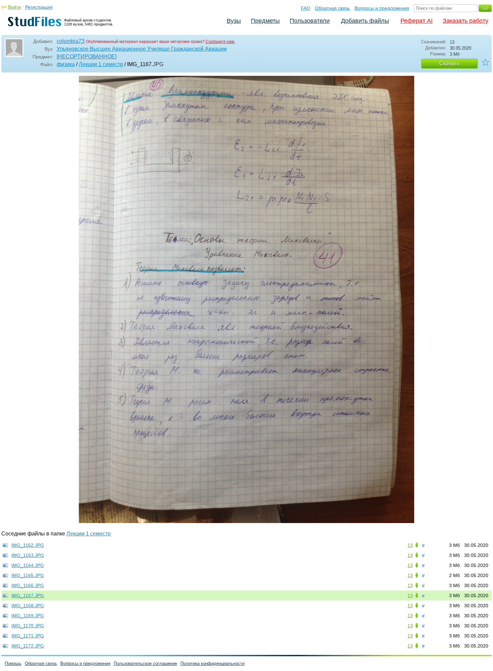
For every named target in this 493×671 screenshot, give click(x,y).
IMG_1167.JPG (27, 595)
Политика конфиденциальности (212, 663)
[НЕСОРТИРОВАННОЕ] (86, 56)
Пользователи (310, 20)
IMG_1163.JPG (27, 555)
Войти (14, 7)
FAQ (305, 8)
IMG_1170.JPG (27, 625)
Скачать (449, 63)
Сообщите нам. (220, 42)
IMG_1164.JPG (27, 565)
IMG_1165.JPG (27, 575)
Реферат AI (416, 20)
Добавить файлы (365, 20)
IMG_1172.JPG (27, 646)
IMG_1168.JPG (27, 605)
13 (410, 545)
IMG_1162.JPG (27, 545)
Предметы (265, 20)
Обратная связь (332, 8)
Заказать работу (465, 20)
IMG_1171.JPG (27, 635)
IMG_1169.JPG (27, 615)
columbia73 (71, 41)
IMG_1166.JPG (27, 585)
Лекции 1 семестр (101, 64)
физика (66, 64)
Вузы (234, 20)
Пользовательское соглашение (145, 663)
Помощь (13, 663)
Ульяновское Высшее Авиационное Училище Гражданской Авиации (142, 49)
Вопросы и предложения (381, 8)
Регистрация (39, 7)
